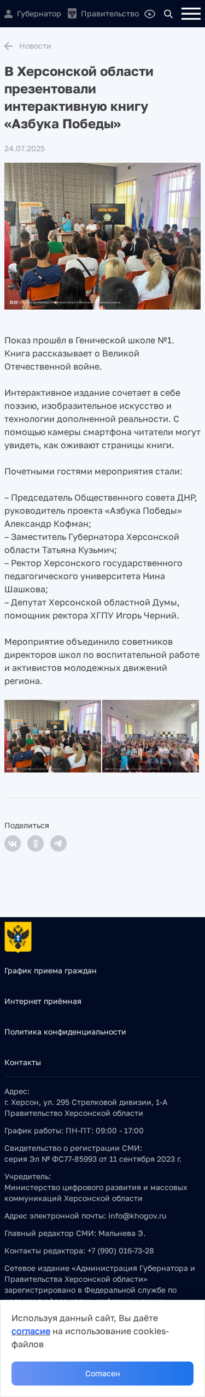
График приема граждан (50, 970)
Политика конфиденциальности (65, 1031)
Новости (35, 45)
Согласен (102, 1373)
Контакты (22, 1062)
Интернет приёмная (42, 1001)
